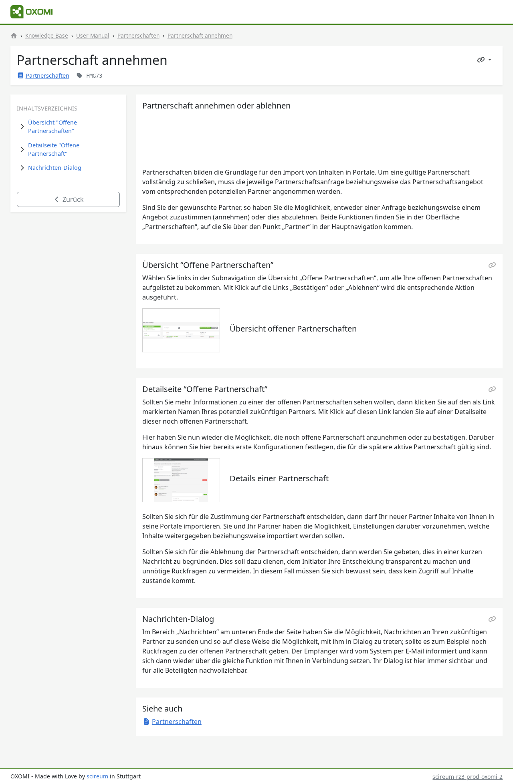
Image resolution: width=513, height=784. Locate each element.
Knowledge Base (46, 35)
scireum (97, 776)
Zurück (72, 199)
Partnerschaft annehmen (200, 35)
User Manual (92, 35)
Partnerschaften (138, 35)
